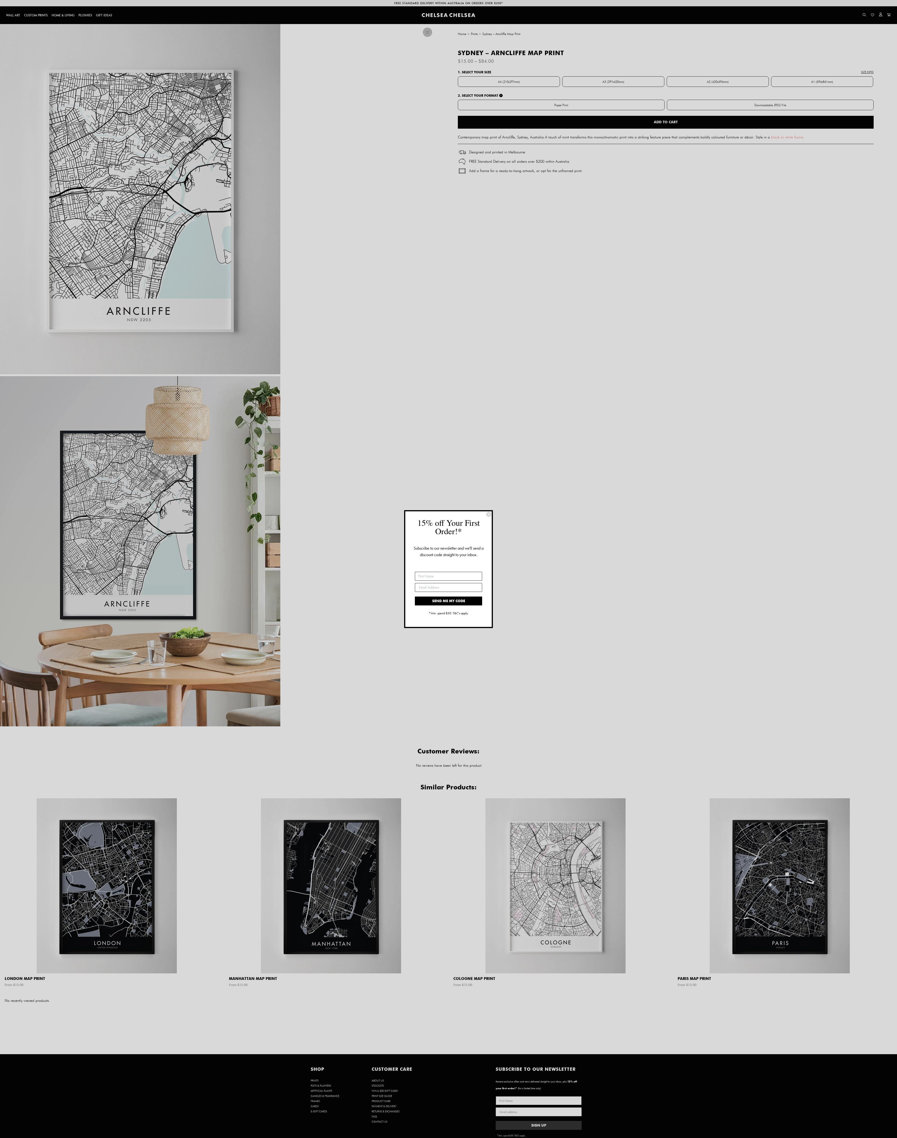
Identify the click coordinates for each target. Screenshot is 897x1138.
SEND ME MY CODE (448, 600)
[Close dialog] (488, 514)
